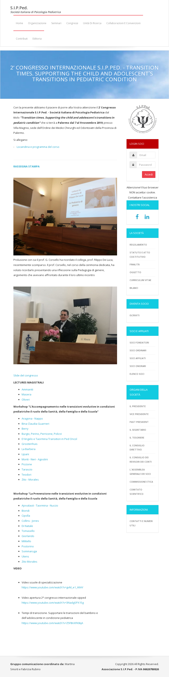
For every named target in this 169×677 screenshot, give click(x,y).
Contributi (22, 38)
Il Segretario (138, 429)
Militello (26, 541)
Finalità (135, 264)
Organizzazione (37, 23)
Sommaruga (29, 551)
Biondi (25, 510)
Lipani (25, 454)
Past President (139, 421)
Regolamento (138, 244)
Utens (25, 556)
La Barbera (28, 449)
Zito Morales (29, 561)
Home (19, 23)
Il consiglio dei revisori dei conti (141, 459)
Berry (25, 428)
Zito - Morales (30, 479)
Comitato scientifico (136, 491)
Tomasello (28, 531)
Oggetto (135, 272)
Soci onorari (138, 366)
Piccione (27, 464)
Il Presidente (138, 406)
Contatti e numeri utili (141, 523)
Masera (26, 394)
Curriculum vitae (140, 280)
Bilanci (134, 287)
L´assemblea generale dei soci (140, 471)
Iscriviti (135, 315)
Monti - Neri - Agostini (35, 459)
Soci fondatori (139, 342)
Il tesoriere (137, 437)
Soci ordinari (138, 350)
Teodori (26, 474)
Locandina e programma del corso (38, 147)
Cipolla (26, 515)
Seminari (56, 23)
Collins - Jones (30, 521)
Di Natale (27, 526)
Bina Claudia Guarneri (35, 423)
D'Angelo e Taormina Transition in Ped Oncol (49, 439)
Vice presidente (139, 414)
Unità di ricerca (92, 23)
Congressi (72, 23)
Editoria (37, 38)
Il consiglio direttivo (137, 447)
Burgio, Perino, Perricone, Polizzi (42, 434)
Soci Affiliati (138, 358)
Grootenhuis (30, 444)
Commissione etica (141, 481)
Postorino (28, 546)
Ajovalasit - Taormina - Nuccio (40, 505)
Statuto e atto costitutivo (140, 254)
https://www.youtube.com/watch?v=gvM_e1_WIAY (52, 587)
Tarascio (27, 469)
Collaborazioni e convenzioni (123, 23)
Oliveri (26, 399)
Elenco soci (137, 373)
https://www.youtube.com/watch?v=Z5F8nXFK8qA (52, 623)
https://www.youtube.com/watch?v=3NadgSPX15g (53, 602)
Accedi (149, 174)
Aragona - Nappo (32, 418)
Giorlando (28, 536)
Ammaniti (27, 389)
